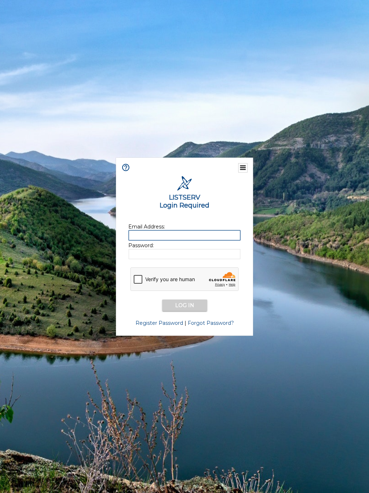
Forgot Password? (211, 323)
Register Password (159, 323)
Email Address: (146, 226)
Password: (141, 245)
